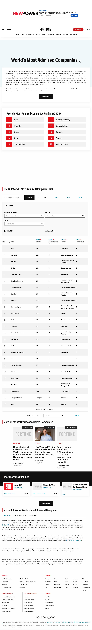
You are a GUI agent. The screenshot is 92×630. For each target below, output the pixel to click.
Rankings (65, 34)
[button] (80, 61)
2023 (80, 197)
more (26, 493)
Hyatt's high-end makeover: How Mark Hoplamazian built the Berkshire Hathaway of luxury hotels (22, 453)
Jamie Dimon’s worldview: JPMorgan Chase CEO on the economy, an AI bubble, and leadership (65, 454)
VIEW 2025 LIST (47, 488)
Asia (55, 578)
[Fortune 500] (8, 486)
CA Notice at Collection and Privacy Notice (71, 622)
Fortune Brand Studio (29, 599)
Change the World (49, 485)
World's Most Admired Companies (27, 581)
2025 (56, 197)
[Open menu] (3, 29)
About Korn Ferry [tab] (20, 515)
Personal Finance (86, 587)
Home (17, 34)
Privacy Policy (5, 602)
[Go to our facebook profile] (37, 617)
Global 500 (10, 231)
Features (75, 584)
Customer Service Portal (7, 599)
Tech (43, 34)
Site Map (47, 608)
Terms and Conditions (50, 605)
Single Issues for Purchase (8, 608)
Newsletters (75, 578)
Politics (66, 587)
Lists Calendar (23, 587)
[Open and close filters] (6, 205)
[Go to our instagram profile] (47, 617)
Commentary (75, 587)
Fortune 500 (30, 34)
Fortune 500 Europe (6, 587)
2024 (68, 197)
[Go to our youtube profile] (53, 617)
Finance (38, 34)
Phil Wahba (40, 461)
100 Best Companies (7, 578)
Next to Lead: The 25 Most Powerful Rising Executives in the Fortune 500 (80, 485)
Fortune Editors (64, 466)
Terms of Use (5, 605)
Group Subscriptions (29, 611)
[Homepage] (45, 29)
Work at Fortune (49, 602)
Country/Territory (10, 212)
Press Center (48, 599)
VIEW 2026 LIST (18, 488)
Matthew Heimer (20, 463)
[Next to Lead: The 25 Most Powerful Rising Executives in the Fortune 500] (67, 486)
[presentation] (38, 197)
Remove (38, 239)
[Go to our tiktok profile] (50, 617)
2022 (43, 493)
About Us (47, 596)
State (6, 220)
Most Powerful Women (25, 578)
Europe (56, 581)
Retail (66, 581)
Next (76, 415)
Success (47, 584)
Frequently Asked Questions (8, 596)
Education (84, 590)
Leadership (50, 34)
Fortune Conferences (29, 605)
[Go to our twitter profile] (41, 617)
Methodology (46, 96)
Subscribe (78, 29)
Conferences (85, 584)
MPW (83, 578)
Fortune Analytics (28, 602)
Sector (47, 212)
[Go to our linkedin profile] (44, 617)
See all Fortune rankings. (73, 540)
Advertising (26, 596)
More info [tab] (33, 515)
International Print (6, 611)
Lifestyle (58, 34)
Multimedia (73, 34)
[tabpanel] (43, 541)
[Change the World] (37, 486)
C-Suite (38, 443)
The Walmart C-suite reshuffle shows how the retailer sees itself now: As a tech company (45, 452)
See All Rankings (46, 503)
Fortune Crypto (57, 587)
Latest (23, 34)
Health (66, 578)
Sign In (88, 29)
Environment (57, 584)
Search (8, 29)
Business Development (29, 608)
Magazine (16, 443)
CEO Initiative (85, 581)
